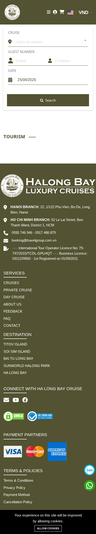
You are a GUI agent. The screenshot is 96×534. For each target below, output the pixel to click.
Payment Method (16, 495)
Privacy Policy (14, 488)
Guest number (21, 51)
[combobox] (51, 40)
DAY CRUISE (14, 297)
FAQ (6, 318)
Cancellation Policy (17, 502)
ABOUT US (12, 304)
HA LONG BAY (15, 373)
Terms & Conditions (18, 480)
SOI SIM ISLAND (16, 351)
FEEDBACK (12, 311)
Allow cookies (48, 528)
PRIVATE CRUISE (17, 290)
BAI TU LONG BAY (18, 358)
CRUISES (11, 283)
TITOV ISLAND (15, 344)
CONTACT (11, 326)
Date (12, 70)
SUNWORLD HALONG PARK (26, 366)
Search (50, 100)
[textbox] (51, 42)
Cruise (14, 32)
